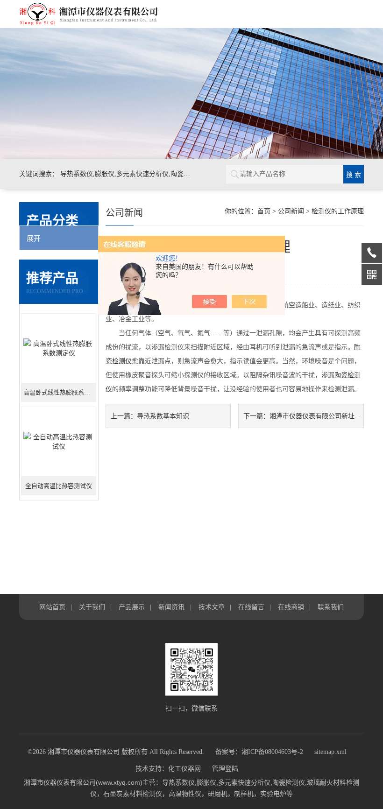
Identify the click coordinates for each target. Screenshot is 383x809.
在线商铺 (291, 607)
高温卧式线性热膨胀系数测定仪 (59, 392)
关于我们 (92, 607)
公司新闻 (291, 211)
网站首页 (52, 607)
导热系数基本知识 (163, 416)
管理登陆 (225, 768)
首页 (263, 211)
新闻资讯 (171, 607)
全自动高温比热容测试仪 (58, 485)
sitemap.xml (330, 751)
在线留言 (251, 607)
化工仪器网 (184, 768)
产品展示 (132, 607)
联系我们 (331, 607)
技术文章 (212, 607)
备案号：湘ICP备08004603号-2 (259, 751)
